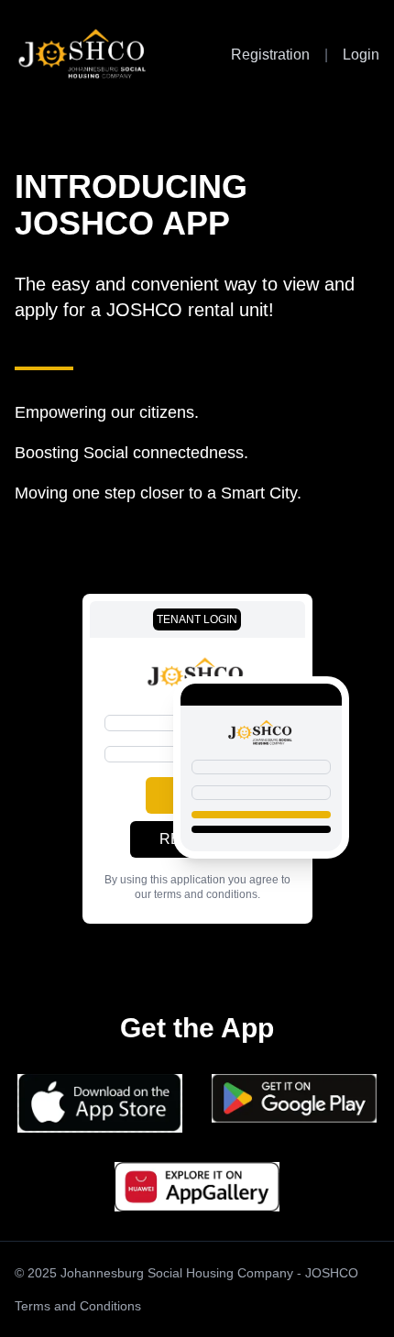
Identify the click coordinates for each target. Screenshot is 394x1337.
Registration (270, 54)
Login (361, 54)
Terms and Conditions (78, 1306)
